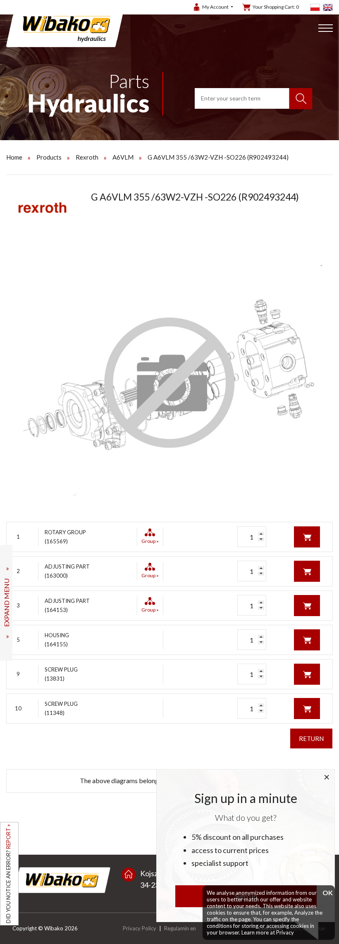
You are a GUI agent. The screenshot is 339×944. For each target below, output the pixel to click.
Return (311, 738)
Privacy (285, 932)
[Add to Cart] (307, 536)
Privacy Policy (139, 928)
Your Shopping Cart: (276, 7)
